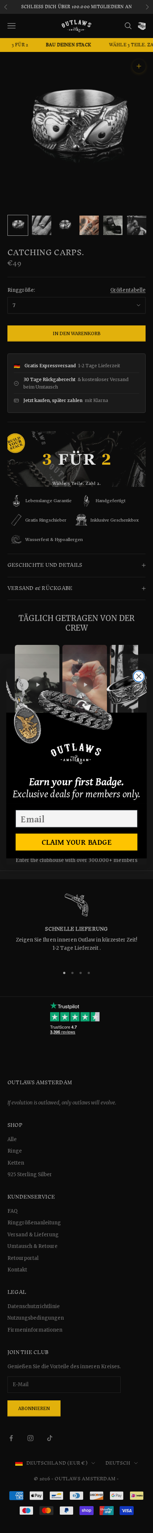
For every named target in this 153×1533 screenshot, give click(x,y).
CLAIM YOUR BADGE (76, 841)
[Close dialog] (138, 676)
